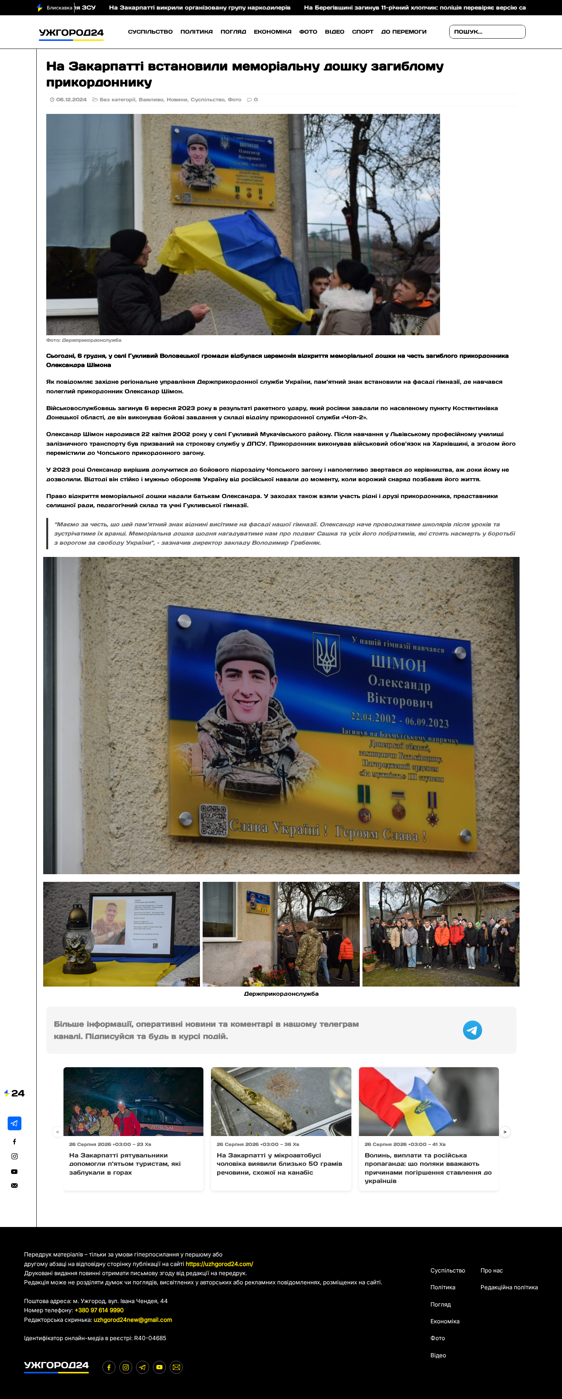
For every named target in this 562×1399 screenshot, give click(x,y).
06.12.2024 (71, 99)
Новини (177, 99)
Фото (308, 31)
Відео (334, 31)
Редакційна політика (509, 1287)
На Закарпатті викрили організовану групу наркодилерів (95, 7)
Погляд (233, 31)
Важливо (151, 99)
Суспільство (150, 31)
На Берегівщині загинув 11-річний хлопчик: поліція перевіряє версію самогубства (327, 7)
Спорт (363, 31)
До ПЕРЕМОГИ (404, 31)
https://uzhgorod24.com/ (219, 1264)
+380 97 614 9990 (99, 1310)
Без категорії (117, 99)
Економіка (273, 31)
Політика (196, 31)
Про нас (492, 1270)
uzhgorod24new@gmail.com (133, 1319)
